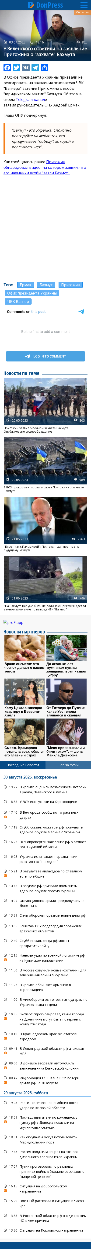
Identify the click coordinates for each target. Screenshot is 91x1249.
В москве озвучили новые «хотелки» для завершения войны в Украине (45, 972)
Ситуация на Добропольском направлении (45, 1188)
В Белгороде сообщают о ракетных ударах (45, 814)
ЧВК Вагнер (18, 301)
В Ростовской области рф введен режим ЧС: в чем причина (45, 1217)
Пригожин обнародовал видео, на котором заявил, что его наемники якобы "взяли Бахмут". (45, 167)
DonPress (49, 5)
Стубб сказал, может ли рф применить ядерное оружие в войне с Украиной (45, 829)
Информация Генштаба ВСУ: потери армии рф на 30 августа (45, 1080)
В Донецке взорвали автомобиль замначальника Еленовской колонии (45, 1065)
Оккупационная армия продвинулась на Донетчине (45, 902)
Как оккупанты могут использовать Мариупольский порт (45, 1139)
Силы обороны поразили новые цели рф (45, 915)
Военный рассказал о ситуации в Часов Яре (45, 1202)
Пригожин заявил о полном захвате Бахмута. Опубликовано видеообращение (45, 405)
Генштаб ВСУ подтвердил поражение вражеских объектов (45, 928)
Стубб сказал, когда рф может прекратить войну (45, 942)
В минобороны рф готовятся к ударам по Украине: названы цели (45, 1001)
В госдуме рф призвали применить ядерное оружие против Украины (45, 888)
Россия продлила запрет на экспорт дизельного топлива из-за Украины (45, 1153)
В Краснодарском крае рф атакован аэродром (45, 1036)
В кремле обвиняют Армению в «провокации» (45, 987)
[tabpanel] (45, 1004)
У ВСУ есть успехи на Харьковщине (45, 801)
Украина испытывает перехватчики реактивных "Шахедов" (45, 858)
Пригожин (70, 284)
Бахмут (46, 284)
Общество (82, 12)
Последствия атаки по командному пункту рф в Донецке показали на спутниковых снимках (45, 1122)
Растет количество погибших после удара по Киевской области (45, 1104)
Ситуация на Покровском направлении (45, 1230)
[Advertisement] (45, 225)
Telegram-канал (30, 99)
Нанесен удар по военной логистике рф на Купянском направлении (45, 957)
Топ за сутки (68, 765)
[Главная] (31, 5)
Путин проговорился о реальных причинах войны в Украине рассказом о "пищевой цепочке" (45, 1171)
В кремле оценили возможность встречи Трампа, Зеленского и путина (45, 789)
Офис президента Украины (32, 293)
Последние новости (23, 765)
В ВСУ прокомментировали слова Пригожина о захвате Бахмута (45, 465)
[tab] (23, 765)
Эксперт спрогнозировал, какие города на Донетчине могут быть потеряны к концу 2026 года (45, 1018)
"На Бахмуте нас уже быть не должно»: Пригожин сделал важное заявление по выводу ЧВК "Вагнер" (45, 583)
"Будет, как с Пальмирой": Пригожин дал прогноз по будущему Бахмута (45, 524)
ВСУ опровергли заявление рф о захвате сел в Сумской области (45, 844)
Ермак (25, 284)
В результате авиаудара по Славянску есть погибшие (45, 873)
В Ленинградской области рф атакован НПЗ (45, 1050)
